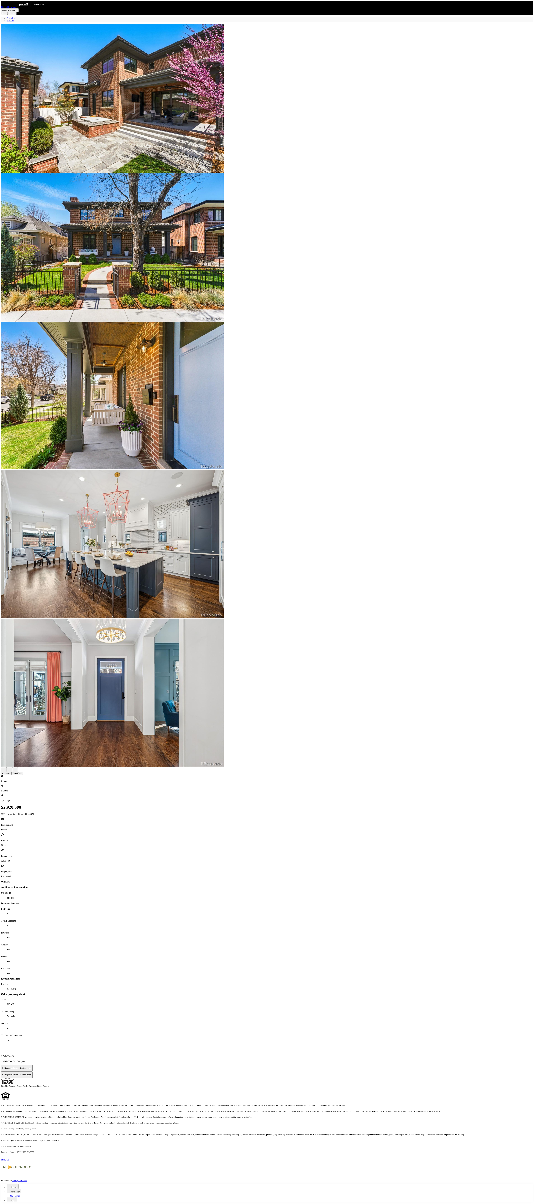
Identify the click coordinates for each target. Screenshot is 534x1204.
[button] (267, 98)
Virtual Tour (17, 773)
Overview (11, 18)
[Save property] (9, 769)
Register (12, 13)
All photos (6, 773)
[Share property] (15, 769)
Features (10, 20)
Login (4, 13)
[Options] (4, 769)
